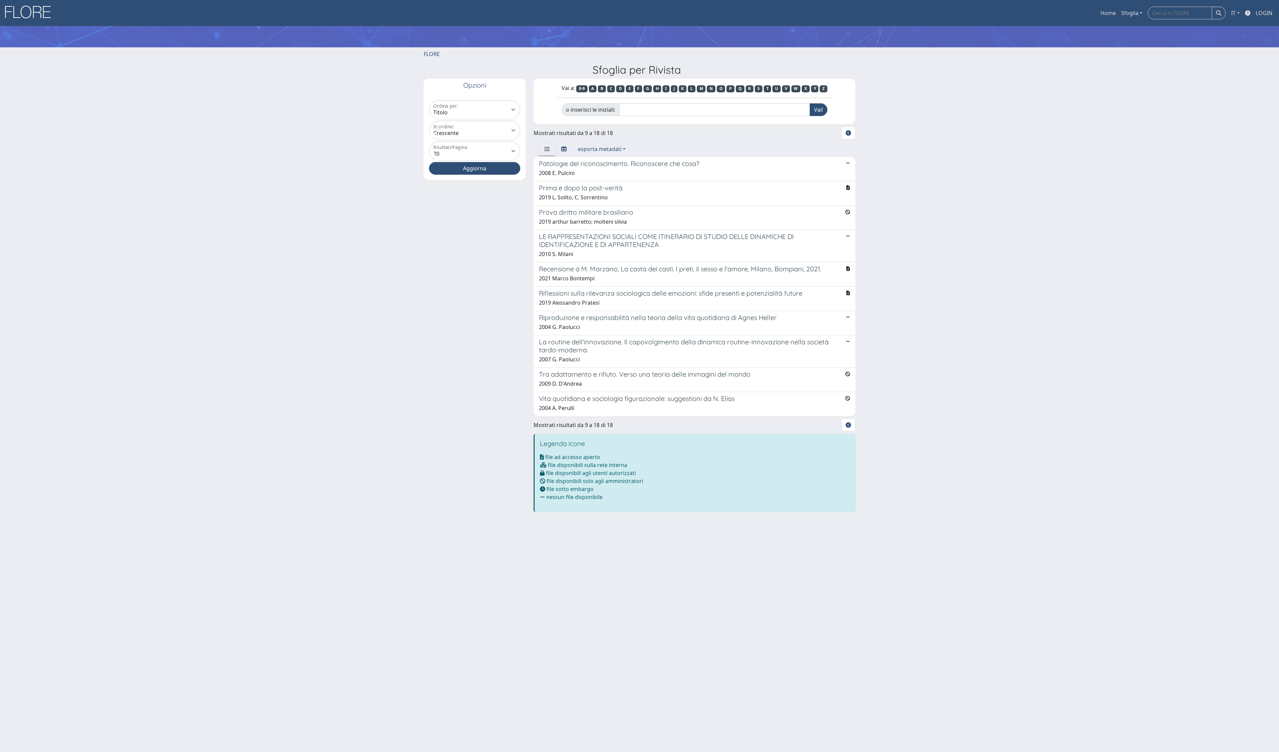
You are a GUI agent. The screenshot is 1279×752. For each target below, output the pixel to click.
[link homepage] (30, 13)
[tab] (547, 149)
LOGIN (1264, 13)
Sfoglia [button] (1129, 13)
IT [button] (1233, 13)
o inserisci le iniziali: (590, 109)
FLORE (432, 54)
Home (1108, 13)
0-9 (582, 88)
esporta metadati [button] (600, 149)
